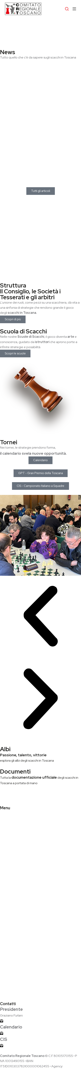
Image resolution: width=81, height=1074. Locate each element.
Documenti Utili (10, 937)
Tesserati (6, 842)
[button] (40, 617)
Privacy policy (9, 989)
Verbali (5, 932)
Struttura (13, 285)
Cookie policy (9, 994)
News (7, 52)
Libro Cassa (8, 942)
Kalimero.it (71, 1066)
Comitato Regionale (14, 831)
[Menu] (74, 9)
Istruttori (6, 874)
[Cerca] (67, 9)
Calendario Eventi (12, 892)
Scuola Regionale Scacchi (18, 864)
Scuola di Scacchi (23, 331)
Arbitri (4, 847)
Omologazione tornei (15, 897)
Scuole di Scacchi (12, 869)
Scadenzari (8, 903)
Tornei (8, 442)
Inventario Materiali (13, 947)
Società (5, 837)
